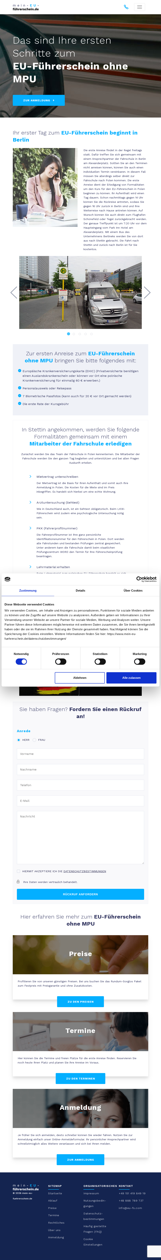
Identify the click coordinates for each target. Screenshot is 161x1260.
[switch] (60, 661)
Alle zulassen (131, 677)
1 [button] (69, 335)
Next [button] (147, 292)
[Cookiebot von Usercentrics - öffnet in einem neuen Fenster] (139, 579)
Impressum (91, 1193)
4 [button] (86, 335)
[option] (80, 292)
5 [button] (92, 335)
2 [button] (75, 335)
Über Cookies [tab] (133, 590)
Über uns (54, 1230)
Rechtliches (56, 1222)
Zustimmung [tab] (28, 590)
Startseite (55, 1193)
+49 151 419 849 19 (132, 1193)
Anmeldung (56, 1237)
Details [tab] (80, 590)
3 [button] (80, 335)
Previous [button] (13, 292)
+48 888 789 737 (131, 1200)
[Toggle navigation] (139, 7)
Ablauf (52, 1200)
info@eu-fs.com (130, 1208)
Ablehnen (79, 677)
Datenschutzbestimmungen (84, 871)
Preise (52, 1208)
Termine (53, 1215)
